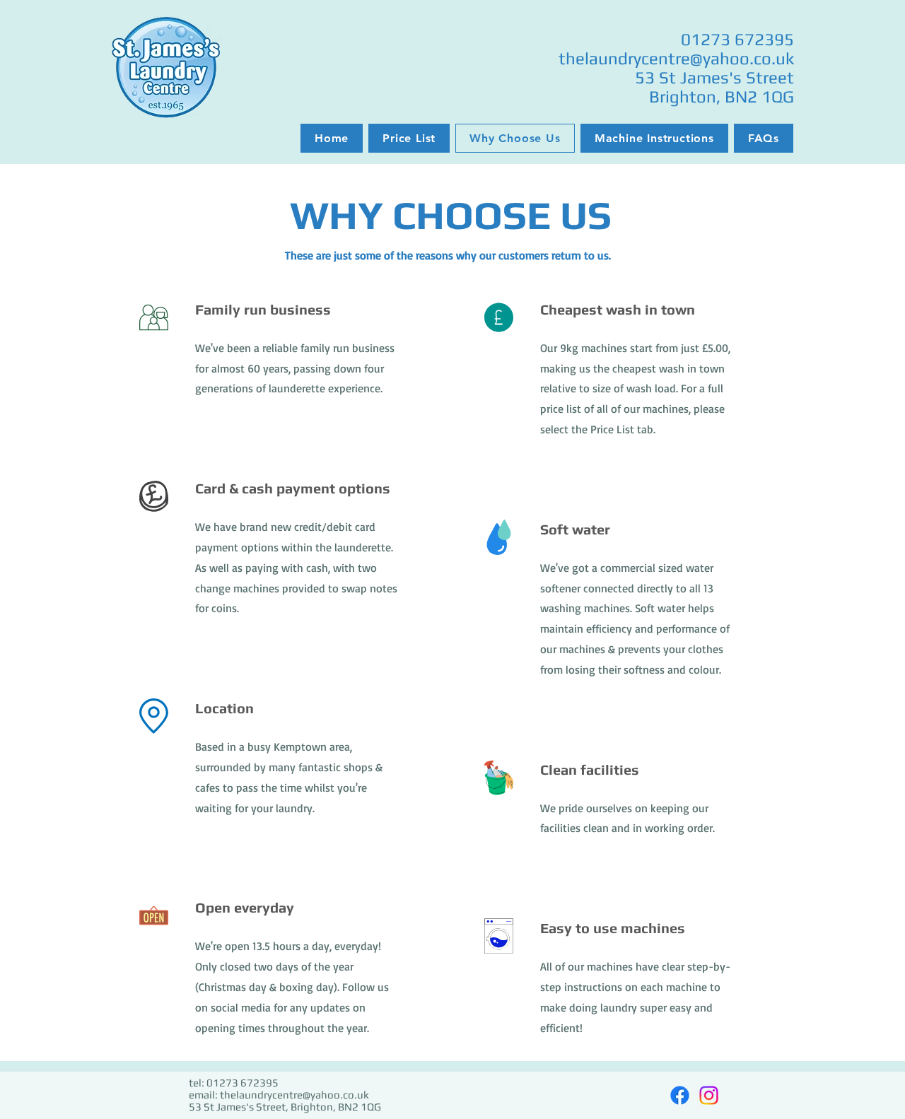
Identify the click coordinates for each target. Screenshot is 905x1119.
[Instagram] (708, 1095)
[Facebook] (679, 1095)
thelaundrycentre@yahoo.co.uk (676, 58)
